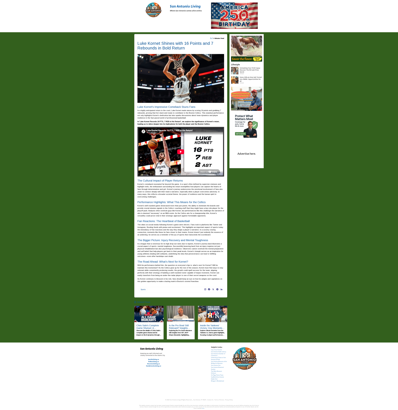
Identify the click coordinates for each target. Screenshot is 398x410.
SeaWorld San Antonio (217, 377)
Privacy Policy (229, 400)
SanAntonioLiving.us (153, 366)
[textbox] (189, 8)
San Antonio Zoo (215, 365)
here (203, 408)
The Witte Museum (216, 371)
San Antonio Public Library (218, 352)
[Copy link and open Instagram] (205, 289)
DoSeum (213, 373)
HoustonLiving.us (153, 364)
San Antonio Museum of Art (219, 361)
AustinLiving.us (153, 359)
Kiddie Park (214, 379)
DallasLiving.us (153, 362)
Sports (143, 289)
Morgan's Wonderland (217, 381)
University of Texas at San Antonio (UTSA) (218, 358)
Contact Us (210, 400)
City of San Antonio (216, 350)
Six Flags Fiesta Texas (217, 375)
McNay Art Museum (217, 363)
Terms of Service (219, 400)
